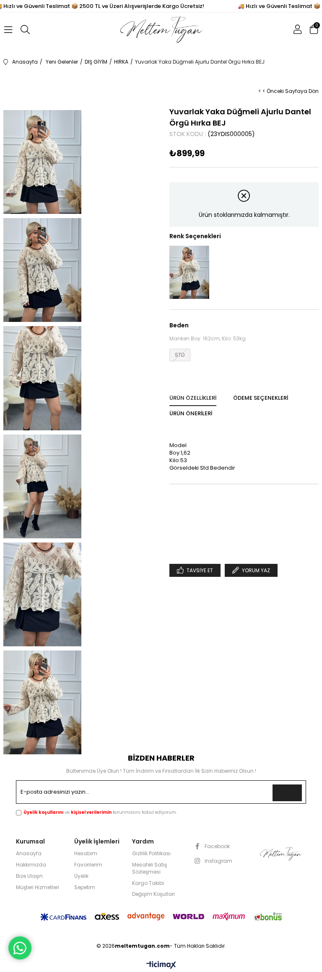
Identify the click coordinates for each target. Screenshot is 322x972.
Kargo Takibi (148, 883)
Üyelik (81, 876)
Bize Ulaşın (29, 876)
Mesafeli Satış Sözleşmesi (149, 868)
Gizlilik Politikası (151, 853)
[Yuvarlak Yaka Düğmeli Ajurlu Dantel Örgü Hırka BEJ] (189, 272)
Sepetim (84, 887)
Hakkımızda (31, 864)
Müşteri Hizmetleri (37, 887)
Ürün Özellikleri (192, 398)
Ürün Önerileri (190, 413)
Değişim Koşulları (153, 894)
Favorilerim (88, 864)
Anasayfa (29, 853)
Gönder (291, 792)
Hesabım (85, 853)
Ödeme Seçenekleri (260, 398)
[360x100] (280, 854)
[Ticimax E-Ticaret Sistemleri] (161, 965)
